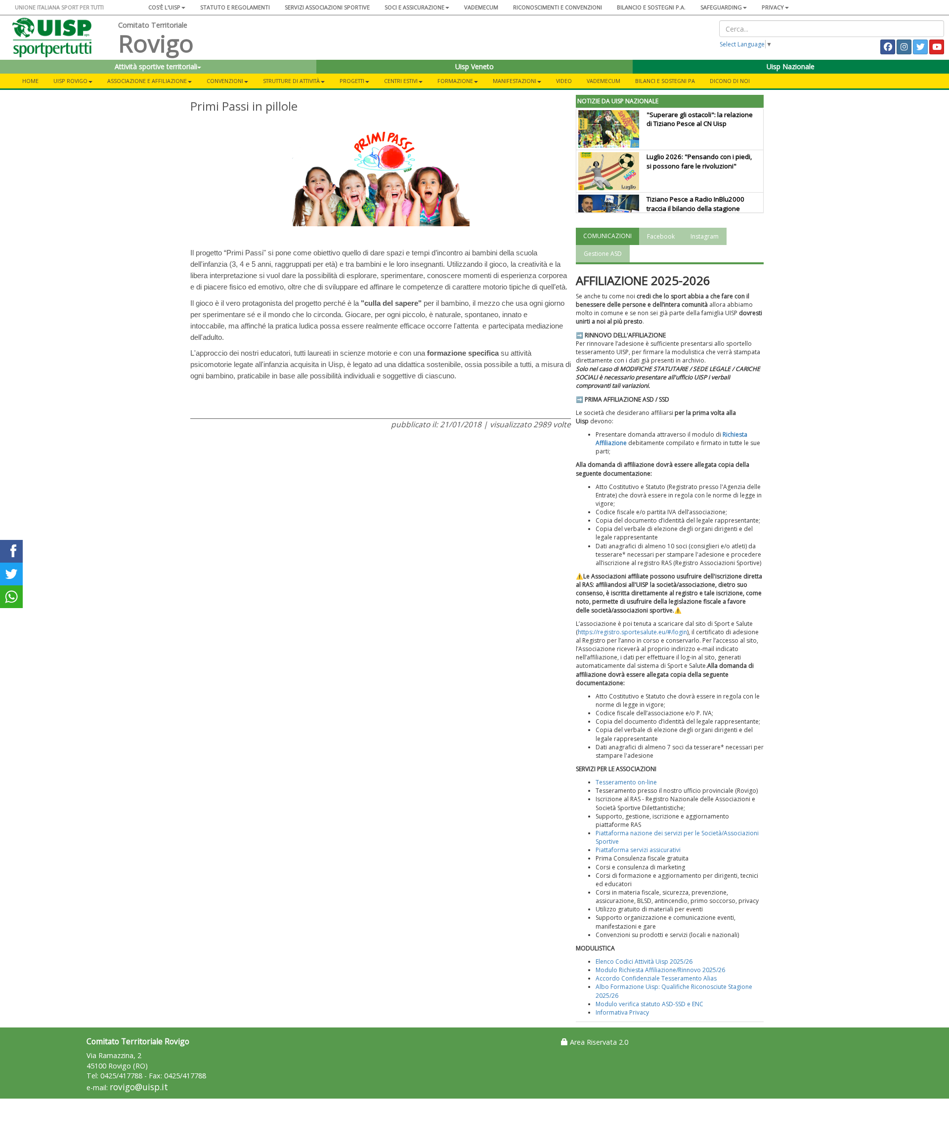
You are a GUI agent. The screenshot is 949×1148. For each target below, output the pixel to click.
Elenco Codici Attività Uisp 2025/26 (644, 961)
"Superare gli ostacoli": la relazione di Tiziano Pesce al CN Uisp (700, 119)
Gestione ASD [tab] (603, 253)
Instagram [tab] (704, 236)
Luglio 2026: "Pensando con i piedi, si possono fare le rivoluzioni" (699, 161)
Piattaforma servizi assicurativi (638, 850)
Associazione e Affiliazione (147, 80)
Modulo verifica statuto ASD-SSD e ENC (649, 1004)
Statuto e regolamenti (235, 7)
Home (30, 80)
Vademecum (481, 7)
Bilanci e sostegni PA (665, 80)
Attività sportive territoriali (156, 66)
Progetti (352, 80)
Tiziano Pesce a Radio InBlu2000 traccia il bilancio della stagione (695, 204)
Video (564, 80)
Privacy (773, 7)
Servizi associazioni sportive (327, 7)
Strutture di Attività (291, 80)
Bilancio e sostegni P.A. (651, 7)
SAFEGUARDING (721, 7)
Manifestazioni (514, 80)
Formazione (455, 80)
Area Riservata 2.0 (598, 1042)
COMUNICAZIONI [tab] (607, 236)
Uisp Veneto (474, 66)
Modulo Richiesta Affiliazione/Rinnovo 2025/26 (660, 970)
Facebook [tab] (661, 236)
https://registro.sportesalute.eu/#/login (632, 632)
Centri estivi (401, 80)
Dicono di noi (730, 80)
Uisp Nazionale (791, 66)
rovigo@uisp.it (139, 1087)
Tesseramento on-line (626, 782)
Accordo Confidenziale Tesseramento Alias (656, 978)
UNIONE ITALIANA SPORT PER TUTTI (59, 7)
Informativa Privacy (622, 1012)
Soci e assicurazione (414, 7)
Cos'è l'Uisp (164, 7)
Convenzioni (225, 80)
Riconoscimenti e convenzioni (557, 7)
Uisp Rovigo (70, 80)
